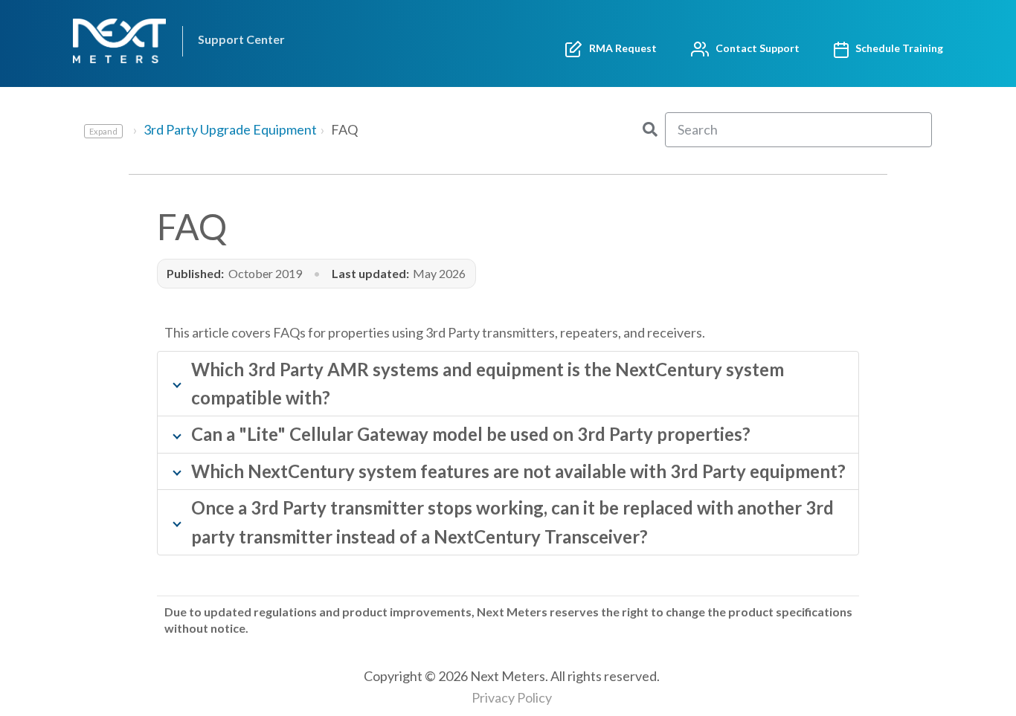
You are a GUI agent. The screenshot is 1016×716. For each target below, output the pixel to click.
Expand (103, 131)
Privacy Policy (512, 697)
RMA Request (619, 48)
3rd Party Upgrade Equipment (230, 129)
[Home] (123, 41)
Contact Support (754, 48)
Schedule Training (896, 48)
